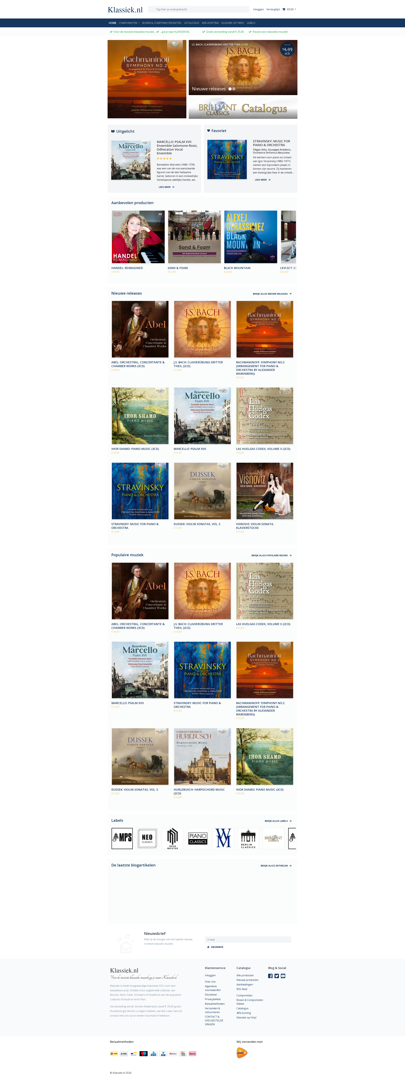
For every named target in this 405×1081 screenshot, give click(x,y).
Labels (251, 23)
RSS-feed (242, 989)
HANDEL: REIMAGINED (127, 268)
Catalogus (191, 23)
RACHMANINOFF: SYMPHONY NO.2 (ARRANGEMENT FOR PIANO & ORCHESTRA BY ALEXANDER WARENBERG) (260, 367)
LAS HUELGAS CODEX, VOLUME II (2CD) (263, 449)
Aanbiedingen (245, 984)
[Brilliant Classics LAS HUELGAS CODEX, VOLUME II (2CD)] (265, 416)
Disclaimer (211, 994)
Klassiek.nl (125, 9)
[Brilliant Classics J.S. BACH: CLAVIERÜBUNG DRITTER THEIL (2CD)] (202, 329)
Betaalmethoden (215, 1003)
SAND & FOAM (178, 268)
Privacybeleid (212, 999)
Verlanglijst (273, 9)
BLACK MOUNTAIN (237, 268)
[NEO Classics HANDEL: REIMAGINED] (138, 237)
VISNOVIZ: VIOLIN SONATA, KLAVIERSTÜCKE (255, 526)
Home (113, 23)
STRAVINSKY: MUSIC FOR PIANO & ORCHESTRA (135, 526)
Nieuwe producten (248, 980)
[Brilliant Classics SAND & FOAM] (194, 237)
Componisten (244, 995)
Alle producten (245, 975)
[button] (230, 89)
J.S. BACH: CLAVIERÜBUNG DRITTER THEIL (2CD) (198, 364)
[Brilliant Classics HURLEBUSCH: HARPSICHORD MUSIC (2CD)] (202, 756)
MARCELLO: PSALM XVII (190, 449)
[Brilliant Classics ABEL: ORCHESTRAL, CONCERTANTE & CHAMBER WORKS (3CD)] (140, 329)
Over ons (210, 981)
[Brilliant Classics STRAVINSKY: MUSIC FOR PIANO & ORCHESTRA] (140, 491)
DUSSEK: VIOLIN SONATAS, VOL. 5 (197, 524)
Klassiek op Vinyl (232, 23)
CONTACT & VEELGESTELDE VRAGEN (214, 1020)
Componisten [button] (128, 23)
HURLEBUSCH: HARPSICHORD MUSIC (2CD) (199, 791)
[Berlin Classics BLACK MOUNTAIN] (251, 237)
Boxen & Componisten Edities (161, 23)
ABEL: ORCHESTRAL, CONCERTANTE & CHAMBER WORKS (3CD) (138, 364)
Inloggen (258, 9)
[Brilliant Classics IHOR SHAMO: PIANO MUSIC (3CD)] (140, 416)
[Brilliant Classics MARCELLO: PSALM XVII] (202, 416)
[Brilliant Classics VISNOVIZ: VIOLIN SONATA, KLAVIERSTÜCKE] (265, 491)
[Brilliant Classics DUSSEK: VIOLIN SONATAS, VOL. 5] (202, 491)
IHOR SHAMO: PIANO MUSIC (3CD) (135, 449)
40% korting (210, 23)
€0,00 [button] (290, 9)
